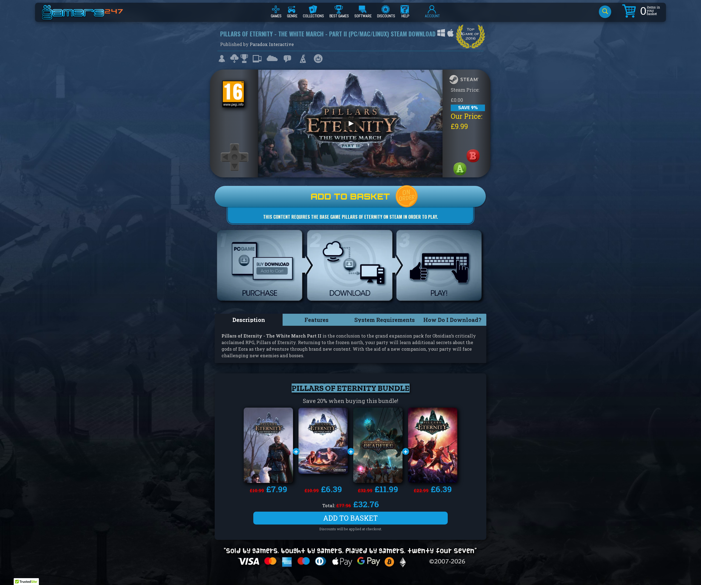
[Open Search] (605, 11)
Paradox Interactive (272, 44)
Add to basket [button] (350, 518)
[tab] (249, 320)
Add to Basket (350, 196)
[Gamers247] (88, 17)
